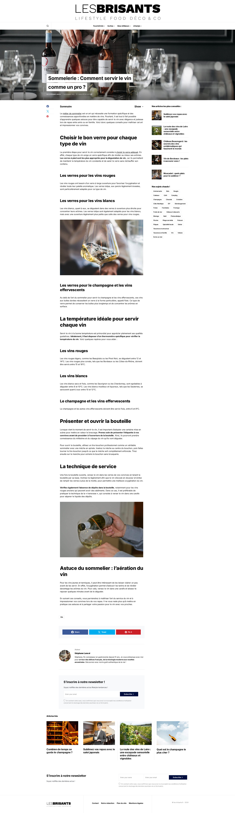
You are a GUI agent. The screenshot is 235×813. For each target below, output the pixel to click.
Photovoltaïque (176, 216)
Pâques (155, 224)
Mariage (156, 216)
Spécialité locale (168, 224)
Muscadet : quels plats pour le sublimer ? (174, 174)
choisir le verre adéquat (127, 152)
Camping (174, 195)
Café (165, 195)
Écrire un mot (157, 237)
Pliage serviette (168, 220)
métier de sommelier (72, 113)
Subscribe (128, 694)
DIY (169, 204)
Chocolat (169, 199)
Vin (61, 617)
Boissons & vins (53, 70)
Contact (95, 803)
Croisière (179, 199)
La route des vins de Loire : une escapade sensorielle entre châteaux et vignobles (176, 130)
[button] (48, 26)
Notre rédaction (107, 803)
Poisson (180, 220)
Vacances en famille (160, 233)
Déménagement (180, 204)
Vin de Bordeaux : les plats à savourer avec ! (176, 159)
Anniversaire (157, 191)
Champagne (157, 199)
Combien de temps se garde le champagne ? (59, 751)
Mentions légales (136, 803)
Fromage (176, 208)
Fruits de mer (157, 212)
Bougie (176, 191)
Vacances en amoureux (161, 229)
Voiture (180, 233)
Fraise (155, 208)
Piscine (155, 220)
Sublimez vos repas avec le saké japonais (175, 115)
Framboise (165, 208)
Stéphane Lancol (82, 653)
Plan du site (121, 803)
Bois (167, 191)
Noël (164, 216)
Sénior (180, 224)
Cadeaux (156, 195)
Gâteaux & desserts (173, 212)
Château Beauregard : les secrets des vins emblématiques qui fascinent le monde (175, 145)
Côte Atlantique (158, 204)
